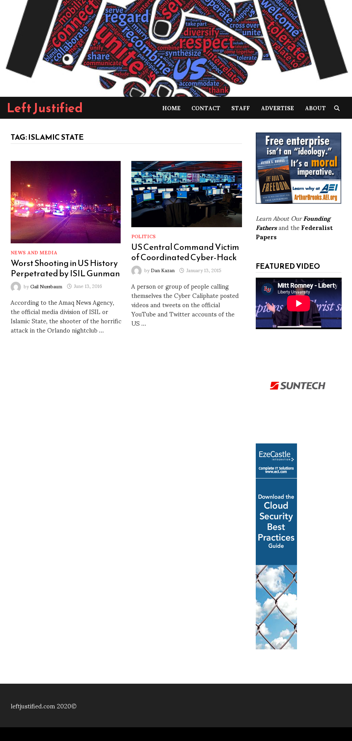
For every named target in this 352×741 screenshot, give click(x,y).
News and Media (34, 252)
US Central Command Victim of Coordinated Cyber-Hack (185, 252)
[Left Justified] (176, 47)
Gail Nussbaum (46, 286)
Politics (143, 236)
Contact (205, 108)
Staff (240, 108)
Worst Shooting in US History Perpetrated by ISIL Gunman (65, 268)
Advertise (277, 108)
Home (171, 108)
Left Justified (45, 108)
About (315, 108)
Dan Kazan (163, 270)
